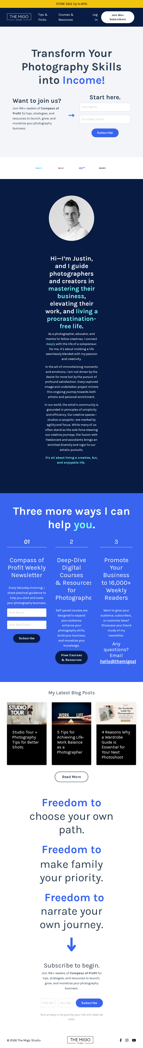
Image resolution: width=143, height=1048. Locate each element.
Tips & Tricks (43, 17)
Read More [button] (71, 777)
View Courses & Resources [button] (71, 657)
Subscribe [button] (105, 133)
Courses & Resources (66, 17)
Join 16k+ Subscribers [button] (118, 17)
